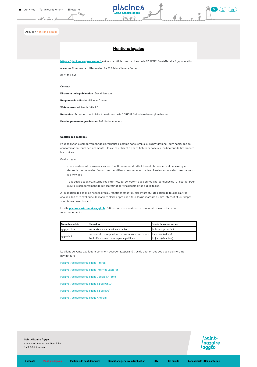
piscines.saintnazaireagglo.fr (87, 208)
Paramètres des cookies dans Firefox (83, 262)
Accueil (30, 31)
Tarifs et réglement (51, 9)
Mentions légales (47, 31)
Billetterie (73, 9)
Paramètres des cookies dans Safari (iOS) (85, 290)
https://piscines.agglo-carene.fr (81, 61)
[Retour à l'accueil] (20, 10)
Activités (29, 9)
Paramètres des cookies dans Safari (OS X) (85, 283)
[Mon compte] (223, 9)
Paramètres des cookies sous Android (83, 297)
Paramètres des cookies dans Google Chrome (88, 276)
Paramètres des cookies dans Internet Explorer (89, 269)
